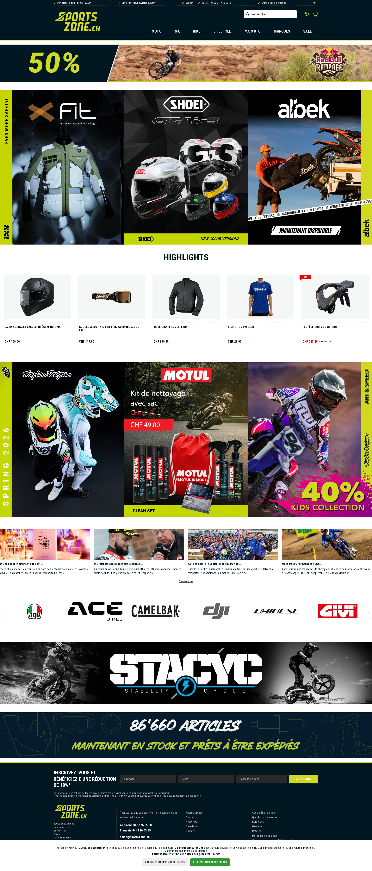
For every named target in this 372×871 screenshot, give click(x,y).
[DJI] (155, 611)
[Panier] (315, 14)
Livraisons (258, 822)
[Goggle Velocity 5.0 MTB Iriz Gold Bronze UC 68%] (111, 298)
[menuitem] (270, 14)
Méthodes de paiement (265, 835)
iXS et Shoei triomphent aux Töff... (21, 563)
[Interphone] (338, 611)
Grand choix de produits (273, 3)
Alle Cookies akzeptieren (210, 862)
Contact (190, 817)
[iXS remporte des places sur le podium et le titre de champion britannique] (139, 544)
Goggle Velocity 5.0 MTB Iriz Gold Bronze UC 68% (109, 328)
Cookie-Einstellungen (264, 812)
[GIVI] (277, 611)
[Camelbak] (95, 611)
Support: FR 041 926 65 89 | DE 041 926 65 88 (208, 3)
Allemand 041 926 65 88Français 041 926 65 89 (136, 827)
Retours (256, 831)
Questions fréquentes (264, 817)
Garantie (257, 826)
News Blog (192, 822)
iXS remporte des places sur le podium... (118, 563)
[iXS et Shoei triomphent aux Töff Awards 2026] (45, 544)
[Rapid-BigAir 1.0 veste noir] (186, 298)
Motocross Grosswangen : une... (302, 563)
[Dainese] (216, 611)
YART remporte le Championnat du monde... (214, 563)
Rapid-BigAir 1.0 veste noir (171, 326)
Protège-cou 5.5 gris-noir (320, 326)
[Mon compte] (306, 14)
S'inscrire (304, 779)
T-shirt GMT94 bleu (241, 326)
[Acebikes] (34, 611)
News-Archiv (186, 581)
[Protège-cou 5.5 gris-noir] (335, 298)
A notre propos (194, 812)
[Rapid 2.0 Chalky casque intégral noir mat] (37, 298)
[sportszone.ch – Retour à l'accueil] (77, 22)
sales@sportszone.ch (135, 837)
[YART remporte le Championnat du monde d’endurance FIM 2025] (233, 544)
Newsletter (192, 826)
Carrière (190, 831)
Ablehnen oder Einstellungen (165, 862)
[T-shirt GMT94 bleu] (260, 298)
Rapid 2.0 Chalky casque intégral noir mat (33, 326)
